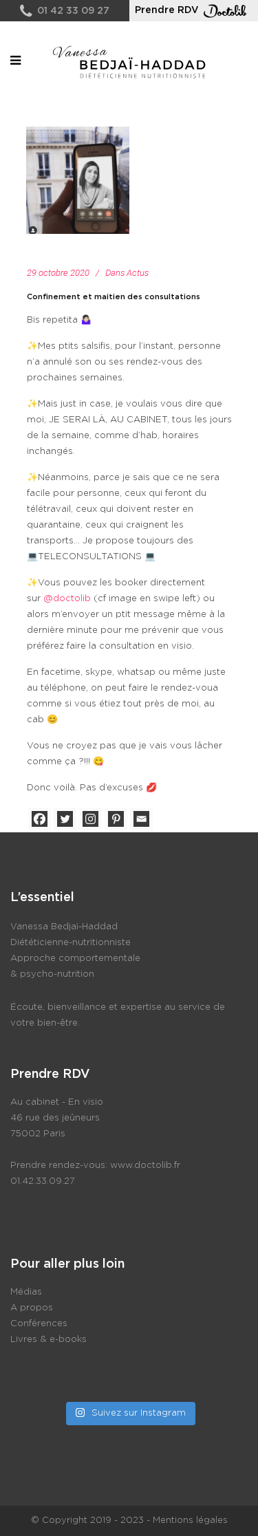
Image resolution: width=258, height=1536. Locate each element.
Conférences (38, 1323)
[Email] (141, 819)
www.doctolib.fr (145, 1165)
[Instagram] (90, 819)
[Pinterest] (116, 819)
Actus (138, 273)
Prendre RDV (167, 10)
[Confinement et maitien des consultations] (77, 180)
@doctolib (67, 598)
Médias (26, 1292)
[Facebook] (39, 819)
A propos (31, 1308)
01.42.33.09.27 (42, 1181)
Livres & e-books (48, 1339)
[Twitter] (65, 819)
